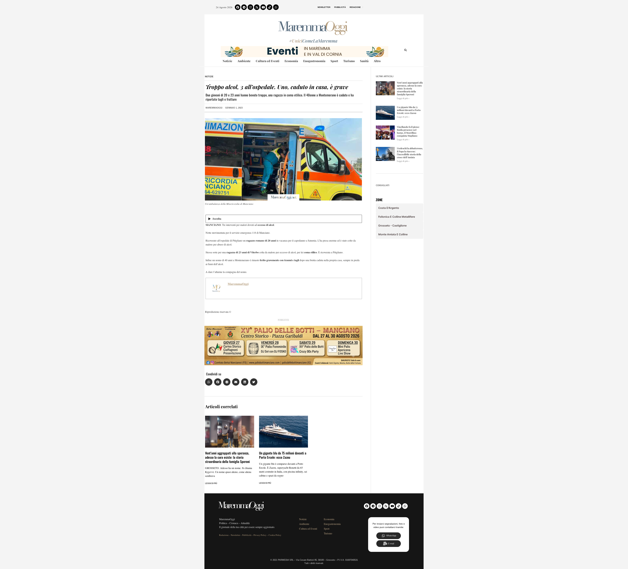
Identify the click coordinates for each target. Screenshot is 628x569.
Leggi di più (211, 483)
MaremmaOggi (238, 284)
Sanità (364, 61)
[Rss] (257, 7)
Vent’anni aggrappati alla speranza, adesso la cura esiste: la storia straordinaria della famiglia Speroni (227, 457)
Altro (377, 61)
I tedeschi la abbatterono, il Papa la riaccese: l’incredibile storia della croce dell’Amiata (410, 153)
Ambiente (244, 61)
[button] (208, 382)
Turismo (349, 61)
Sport (334, 61)
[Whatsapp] (276, 7)
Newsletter (324, 7)
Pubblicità (340, 7)
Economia (291, 61)
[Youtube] (263, 7)
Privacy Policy (259, 535)
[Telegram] (244, 7)
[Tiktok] (269, 7)
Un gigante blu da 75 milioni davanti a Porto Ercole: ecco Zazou (282, 455)
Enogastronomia (314, 61)
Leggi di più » (403, 98)
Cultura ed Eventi (267, 61)
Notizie (227, 61)
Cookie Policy (275, 535)
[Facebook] (237, 7)
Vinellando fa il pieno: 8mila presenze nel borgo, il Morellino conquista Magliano (408, 131)
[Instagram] (250, 7)
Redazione (355, 7)
